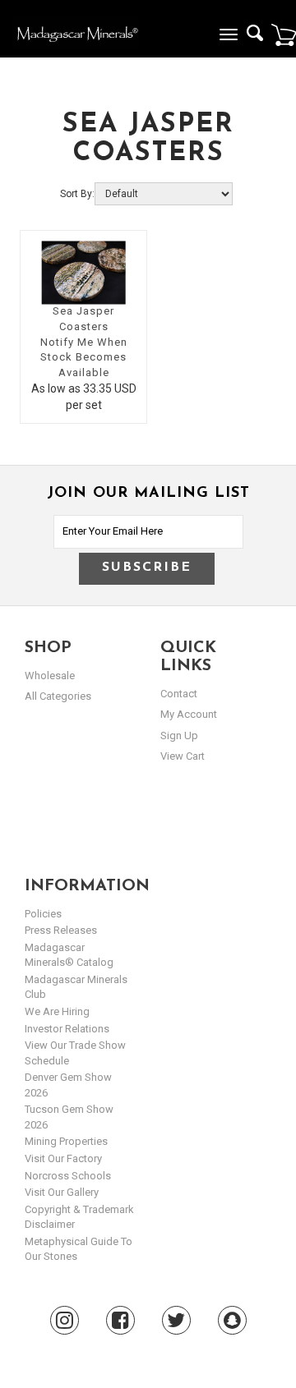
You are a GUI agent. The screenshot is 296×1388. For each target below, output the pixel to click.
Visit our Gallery (62, 1192)
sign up (179, 735)
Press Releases (61, 930)
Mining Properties (66, 1141)
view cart (182, 756)
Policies (43, 914)
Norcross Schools (68, 1176)
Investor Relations (67, 1029)
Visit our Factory (63, 1158)
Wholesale (50, 675)
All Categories (58, 696)
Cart (283, 34)
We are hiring (57, 1011)
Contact (178, 693)
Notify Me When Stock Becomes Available (83, 357)
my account (188, 714)
